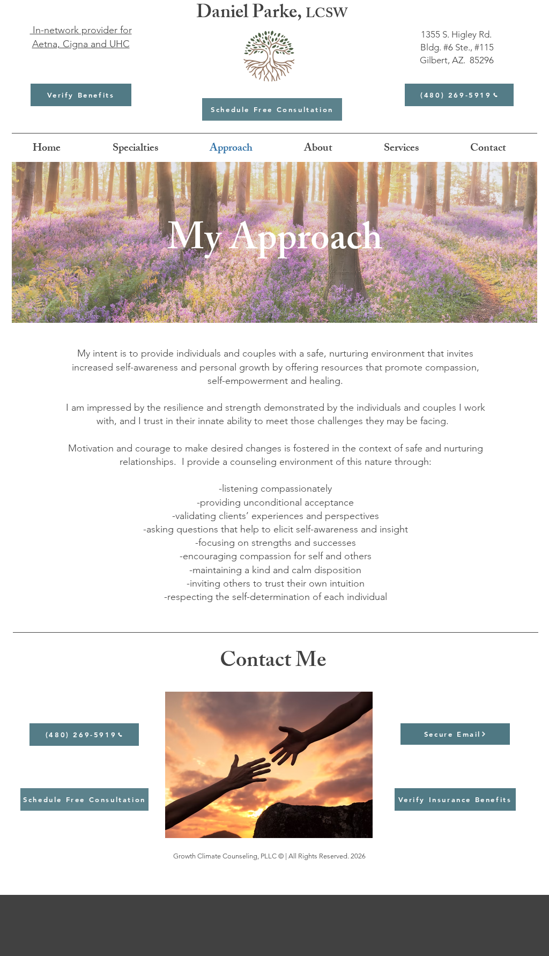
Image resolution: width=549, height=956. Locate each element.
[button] (135, 149)
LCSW (326, 15)
